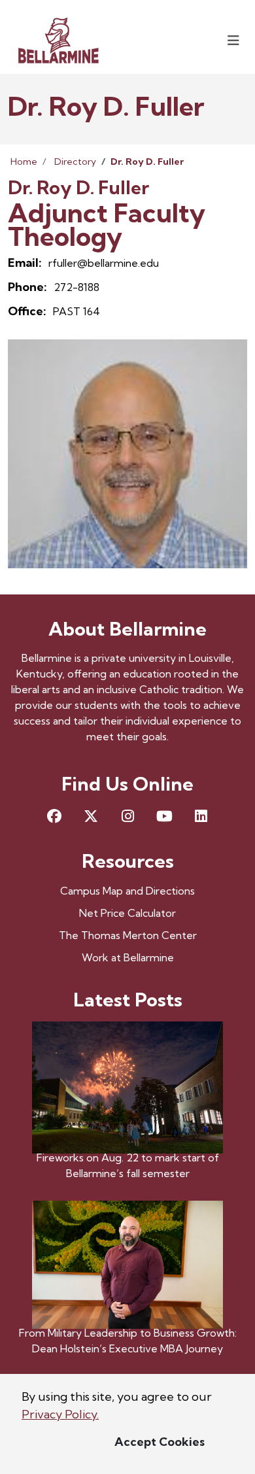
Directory (75, 161)
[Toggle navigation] (233, 40)
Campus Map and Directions (127, 890)
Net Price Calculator (127, 912)
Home (23, 161)
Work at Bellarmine (128, 957)
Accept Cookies (159, 1441)
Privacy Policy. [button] (60, 1414)
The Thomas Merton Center (128, 935)
